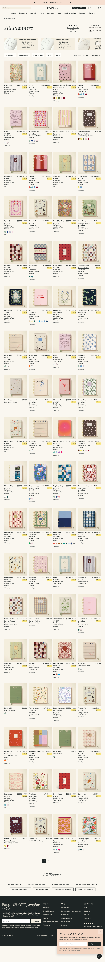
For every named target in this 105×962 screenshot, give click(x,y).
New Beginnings (35, 751)
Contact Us (87, 918)
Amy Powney (57, 312)
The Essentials (58, 619)
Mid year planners (14, 884)
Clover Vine (82, 400)
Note (6, 132)
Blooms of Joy (34, 486)
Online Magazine (48, 911)
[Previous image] (6, 72)
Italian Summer (34, 132)
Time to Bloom (58, 839)
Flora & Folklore (58, 221)
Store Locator (65, 922)
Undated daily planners (20, 889)
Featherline (8, 176)
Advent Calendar (66, 918)
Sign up (36, 921)
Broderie (81, 751)
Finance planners (41, 889)
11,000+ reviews (96, 926)
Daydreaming (58, 486)
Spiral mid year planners (36, 884)
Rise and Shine (58, 441)
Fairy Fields (8, 85)
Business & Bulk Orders (50, 922)
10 (56, 860)
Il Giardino (7, 265)
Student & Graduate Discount (71, 911)
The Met (7, 312)
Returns (86, 915)
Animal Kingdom (84, 221)
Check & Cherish (34, 619)
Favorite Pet (33, 221)
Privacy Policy (36, 926)
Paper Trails (33, 265)
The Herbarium (34, 708)
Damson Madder (58, 87)
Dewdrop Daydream (85, 839)
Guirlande (32, 577)
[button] (100, 931)
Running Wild (58, 663)
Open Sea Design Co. (85, 223)
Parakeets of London (85, 310)
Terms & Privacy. (95, 948)
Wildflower (32, 794)
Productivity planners (85, 889)
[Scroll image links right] (98, 43)
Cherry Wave (8, 532)
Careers (45, 918)
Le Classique (82, 619)
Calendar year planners (63, 889)
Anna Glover (82, 312)
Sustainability (47, 915)
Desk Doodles (9, 400)
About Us (46, 908)
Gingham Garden (84, 532)
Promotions (65, 908)
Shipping (87, 911)
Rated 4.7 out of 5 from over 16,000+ (73, 30)
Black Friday (65, 915)
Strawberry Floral (84, 486)
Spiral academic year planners (86, 884)
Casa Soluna (8, 441)
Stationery (12, 19)
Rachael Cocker (34, 488)
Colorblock (57, 532)
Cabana (80, 85)
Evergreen (8, 310)
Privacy (51, 936)
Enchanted (8, 794)
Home (6, 19)
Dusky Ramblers (59, 708)
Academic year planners (60, 884)
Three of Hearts (58, 400)
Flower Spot (57, 265)
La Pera (31, 85)
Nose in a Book (34, 400)
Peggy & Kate (57, 710)
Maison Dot (33, 355)
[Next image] (24, 72)
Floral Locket (82, 176)
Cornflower (57, 310)
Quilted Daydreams (35, 532)
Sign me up (94, 944)
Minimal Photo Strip (11, 486)
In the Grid (8, 355)
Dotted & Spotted (59, 85)
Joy (30, 310)
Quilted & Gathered (84, 265)
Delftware (81, 355)
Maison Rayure (58, 132)
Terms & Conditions (25, 926)
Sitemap (64, 925)
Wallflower (57, 176)
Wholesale (46, 925)
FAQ (85, 908)
